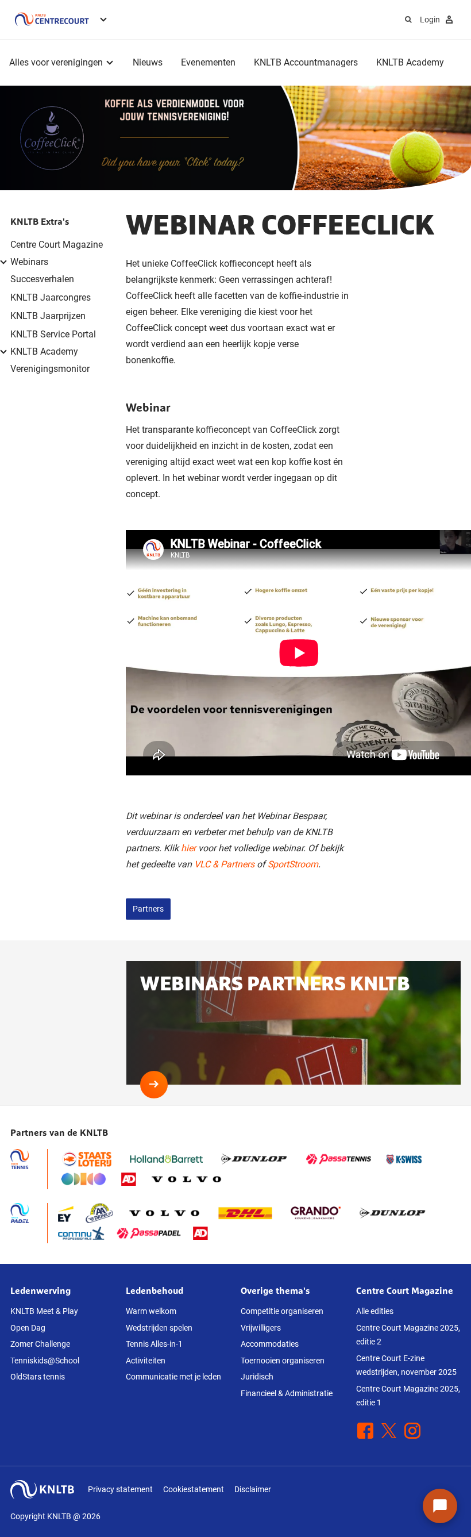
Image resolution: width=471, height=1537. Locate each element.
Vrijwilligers (261, 1327)
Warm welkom (151, 1311)
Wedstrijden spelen (159, 1327)
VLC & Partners (224, 864)
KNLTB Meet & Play (44, 1311)
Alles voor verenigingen (56, 62)
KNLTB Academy (410, 62)
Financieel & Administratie (287, 1393)
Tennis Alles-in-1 (154, 1343)
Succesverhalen (42, 279)
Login (430, 19)
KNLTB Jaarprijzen (48, 315)
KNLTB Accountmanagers (306, 62)
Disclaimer (252, 1489)
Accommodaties (270, 1343)
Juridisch (257, 1376)
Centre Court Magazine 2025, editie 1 (408, 1396)
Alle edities (374, 1311)
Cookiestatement (193, 1489)
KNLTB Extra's (40, 221)
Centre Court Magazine (56, 244)
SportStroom (293, 864)
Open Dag (27, 1327)
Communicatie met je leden (173, 1376)
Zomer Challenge (40, 1343)
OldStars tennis (37, 1376)
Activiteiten (145, 1360)
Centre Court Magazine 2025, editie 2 (408, 1335)
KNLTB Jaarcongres (50, 297)
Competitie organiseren (282, 1311)
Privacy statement (120, 1489)
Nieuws (148, 62)
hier (188, 848)
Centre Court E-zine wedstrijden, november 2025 (406, 1365)
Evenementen (208, 62)
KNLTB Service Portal (53, 334)
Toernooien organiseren (283, 1360)
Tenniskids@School (44, 1360)
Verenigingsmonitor (50, 368)
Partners (148, 908)
